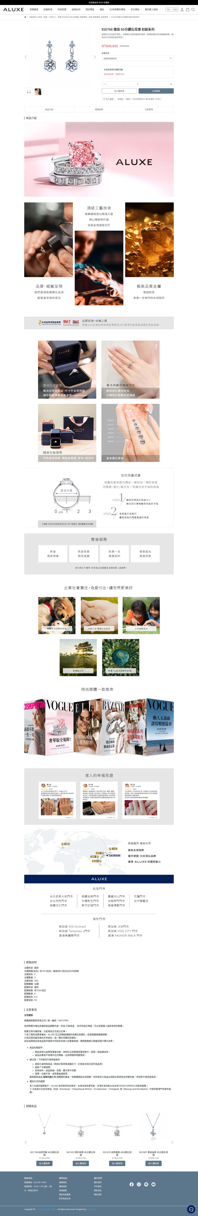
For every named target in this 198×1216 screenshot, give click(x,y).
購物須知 (63, 1186)
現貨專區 (90, 9)
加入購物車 (119, 91)
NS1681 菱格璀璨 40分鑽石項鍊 (153, 1153)
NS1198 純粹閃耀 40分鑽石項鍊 (44, 1153)
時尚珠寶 (62, 9)
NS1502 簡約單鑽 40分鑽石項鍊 (81, 1153)
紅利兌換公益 (64, 1198)
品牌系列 (76, 9)
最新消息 (98, 1190)
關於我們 (98, 1182)
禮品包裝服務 (64, 1194)
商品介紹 (49, 109)
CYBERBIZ (91, 1209)
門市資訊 (98, 1186)
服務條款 (63, 1182)
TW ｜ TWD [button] (172, 9)
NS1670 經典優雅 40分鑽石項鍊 (117, 1153)
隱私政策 (98, 1194)
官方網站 (135, 9)
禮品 (102, 9)
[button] (94, 57)
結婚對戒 (48, 9)
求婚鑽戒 (34, 9)
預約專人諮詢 (151, 9)
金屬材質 (105, 53)
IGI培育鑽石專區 (117, 9)
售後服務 (63, 1190)
